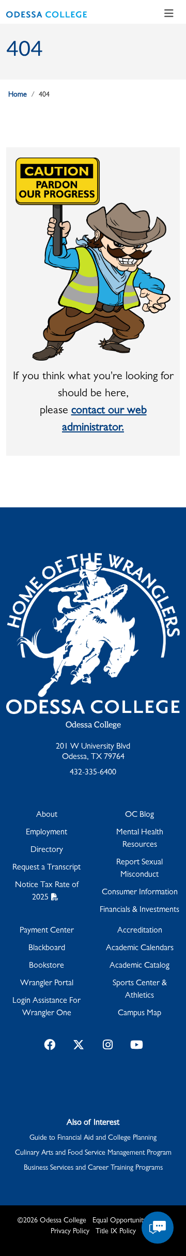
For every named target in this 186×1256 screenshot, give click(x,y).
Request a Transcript (46, 868)
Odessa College (93, 725)
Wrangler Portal (46, 984)
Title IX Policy (116, 1231)
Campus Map (139, 1014)
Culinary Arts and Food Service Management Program (93, 1153)
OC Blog (139, 815)
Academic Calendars (140, 948)
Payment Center (47, 931)
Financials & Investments (139, 910)
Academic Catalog (139, 966)
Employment (46, 833)
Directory (46, 850)
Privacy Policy (70, 1231)
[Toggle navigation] (169, 14)
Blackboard (46, 948)
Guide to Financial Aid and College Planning (93, 1138)
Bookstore (46, 966)
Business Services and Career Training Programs (93, 1168)
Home (17, 95)
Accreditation (139, 931)
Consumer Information (140, 893)
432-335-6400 (93, 773)
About (46, 815)
